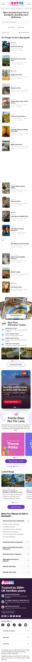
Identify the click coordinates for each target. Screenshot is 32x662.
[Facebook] (2, 625)
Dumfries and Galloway (17, 8)
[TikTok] (14, 625)
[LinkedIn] (8, 625)
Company (6, 643)
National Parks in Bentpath (10, 531)
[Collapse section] (28, 521)
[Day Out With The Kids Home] (16, 3)
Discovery (6, 637)
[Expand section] (28, 542)
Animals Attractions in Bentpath (13, 542)
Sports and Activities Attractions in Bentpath (13, 548)
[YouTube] (25, 625)
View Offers (21, 27)
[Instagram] (19, 625)
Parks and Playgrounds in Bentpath (13, 534)
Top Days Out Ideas (9, 631)
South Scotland (5, 8)
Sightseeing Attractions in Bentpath (11, 560)
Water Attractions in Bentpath (12, 554)
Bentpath (26, 8)
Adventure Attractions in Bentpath (13, 521)
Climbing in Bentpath (9, 526)
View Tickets (11, 27)
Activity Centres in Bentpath (11, 524)
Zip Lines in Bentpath (9, 536)
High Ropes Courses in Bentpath (12, 529)
